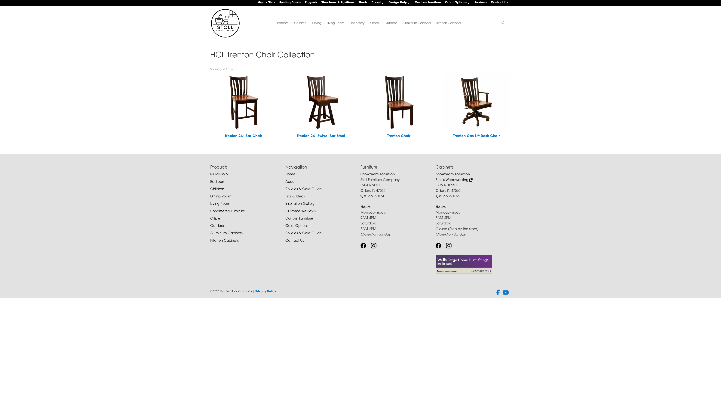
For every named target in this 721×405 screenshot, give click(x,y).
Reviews (480, 2)
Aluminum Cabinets (416, 23)
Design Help (397, 2)
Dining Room (220, 196)
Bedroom (282, 23)
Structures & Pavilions (337, 2)
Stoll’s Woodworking (452, 180)
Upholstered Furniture (227, 211)
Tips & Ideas (295, 196)
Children (300, 23)
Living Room (335, 23)
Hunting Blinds (290, 2)
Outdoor (391, 23)
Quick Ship (266, 2)
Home (290, 174)
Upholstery (357, 23)
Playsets (311, 2)
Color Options (456, 2)
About (376, 2)
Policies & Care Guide (303, 189)
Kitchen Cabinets (448, 23)
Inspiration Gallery (300, 204)
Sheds (362, 2)
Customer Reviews (300, 211)
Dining (316, 23)
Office (374, 23)
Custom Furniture (428, 2)
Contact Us (499, 2)
